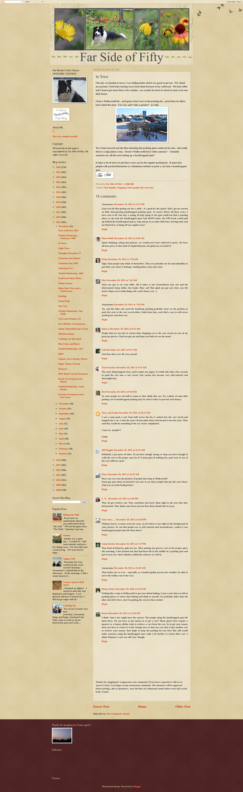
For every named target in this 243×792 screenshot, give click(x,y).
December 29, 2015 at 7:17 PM (131, 544)
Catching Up (69, 605)
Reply (104, 229)
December (64, 226)
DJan (104, 259)
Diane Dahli (107, 238)
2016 (58, 217)
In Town (62, 243)
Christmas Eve (65, 268)
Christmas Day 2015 (68, 263)
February (64, 448)
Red (104, 392)
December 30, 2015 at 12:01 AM (130, 568)
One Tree (62, 306)
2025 (58, 172)
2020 (58, 197)
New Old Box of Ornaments (72, 324)
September (64, 413)
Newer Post (101, 706)
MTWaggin (107, 450)
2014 (58, 460)
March (62, 443)
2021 (58, 192)
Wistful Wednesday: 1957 (70, 349)
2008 (58, 490)
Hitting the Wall (71, 515)
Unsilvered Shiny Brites (70, 278)
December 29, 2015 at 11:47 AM (123, 474)
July (61, 423)
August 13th (69, 558)
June (61, 428)
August (62, 418)
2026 (58, 167)
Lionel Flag (63, 301)
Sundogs (62, 296)
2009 (58, 485)
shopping (121, 187)
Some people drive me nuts (140, 187)
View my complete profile (65, 136)
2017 (58, 212)
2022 (58, 187)
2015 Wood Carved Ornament (73, 374)
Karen (105, 613)
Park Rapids (110, 187)
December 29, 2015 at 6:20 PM (131, 519)
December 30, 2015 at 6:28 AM (131, 589)
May (61, 433)
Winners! (62, 369)
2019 (58, 202)
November (64, 403)
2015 (58, 222)
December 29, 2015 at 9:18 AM (121, 392)
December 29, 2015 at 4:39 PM (123, 498)
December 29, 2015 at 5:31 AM (129, 204)
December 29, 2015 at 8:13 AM (125, 329)
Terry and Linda (110, 412)
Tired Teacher (109, 367)
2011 (58, 475)
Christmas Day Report (69, 258)
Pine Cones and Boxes (69, 344)
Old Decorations (66, 334)
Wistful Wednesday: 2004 (70, 273)
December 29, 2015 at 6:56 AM (129, 238)
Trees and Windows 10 (69, 319)
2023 (58, 182)
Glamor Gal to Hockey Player (73, 359)
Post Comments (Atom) (118, 713)
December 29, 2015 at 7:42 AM (122, 280)
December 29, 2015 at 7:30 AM (123, 259)
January (63, 453)
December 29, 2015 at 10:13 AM (134, 412)
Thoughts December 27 (69, 253)
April (62, 438)
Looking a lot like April (69, 339)
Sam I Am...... (108, 519)
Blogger (137, 786)
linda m (105, 329)
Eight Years (64, 248)
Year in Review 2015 (68, 230)
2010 (58, 480)
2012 (58, 470)
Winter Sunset (65, 283)
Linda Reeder (108, 544)
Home (142, 706)
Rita (104, 280)
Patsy (104, 474)
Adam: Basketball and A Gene (73, 329)
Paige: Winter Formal (69, 364)
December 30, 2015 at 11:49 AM (124, 613)
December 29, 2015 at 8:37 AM (122, 350)
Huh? (61, 354)
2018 (58, 207)
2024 (58, 177)
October (63, 408)
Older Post (182, 706)
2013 (58, 465)
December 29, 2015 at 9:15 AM (131, 367)
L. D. (104, 498)
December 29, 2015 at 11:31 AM (129, 450)
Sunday (66, 535)
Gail (104, 350)
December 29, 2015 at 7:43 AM (129, 304)
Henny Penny (108, 589)
